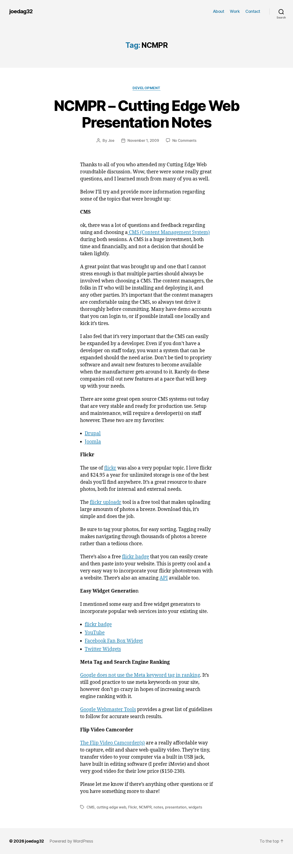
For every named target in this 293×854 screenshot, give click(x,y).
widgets (195, 807)
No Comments (184, 140)
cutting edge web (111, 807)
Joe (111, 140)
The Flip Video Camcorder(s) (112, 743)
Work (235, 11)
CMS (91, 807)
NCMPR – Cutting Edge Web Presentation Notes (146, 114)
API (164, 578)
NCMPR (145, 807)
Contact (252, 11)
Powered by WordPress (71, 841)
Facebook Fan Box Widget (114, 641)
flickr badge (135, 557)
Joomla (93, 442)
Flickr (132, 807)
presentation (176, 807)
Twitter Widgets (103, 649)
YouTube (95, 633)
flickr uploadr (105, 502)
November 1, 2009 (143, 140)
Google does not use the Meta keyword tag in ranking (140, 675)
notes (158, 807)
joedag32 (21, 11)
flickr (110, 468)
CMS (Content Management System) (169, 232)
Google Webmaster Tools (108, 709)
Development (146, 88)
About (218, 11)
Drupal (93, 433)
